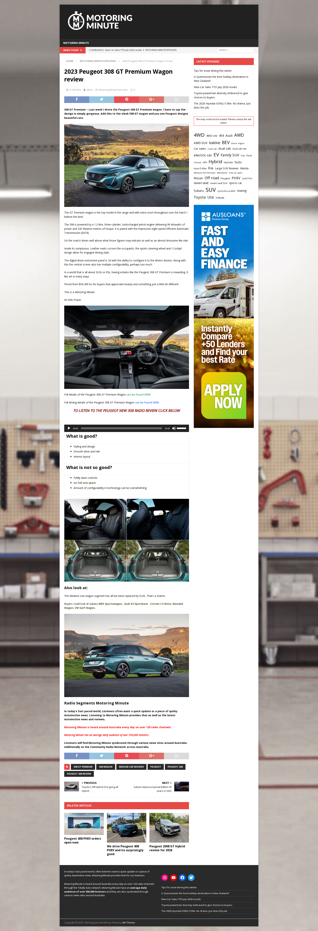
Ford (249, 155)
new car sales (235, 172)
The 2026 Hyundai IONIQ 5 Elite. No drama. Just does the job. (194, 911)
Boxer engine (237, 143)
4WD (199, 135)
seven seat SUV (218, 183)
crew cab (212, 148)
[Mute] (174, 428)
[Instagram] (164, 877)
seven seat (201, 183)
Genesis (197, 162)
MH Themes (129, 922)
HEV (205, 162)
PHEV (236, 178)
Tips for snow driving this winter (213, 70)
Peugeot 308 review (79, 773)
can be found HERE (138, 394)
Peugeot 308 (175, 766)
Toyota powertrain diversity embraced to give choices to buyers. (197, 905)
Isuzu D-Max (200, 168)
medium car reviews (131, 766)
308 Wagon (105, 766)
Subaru (199, 191)
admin (89, 89)
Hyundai (228, 162)
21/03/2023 (75, 89)
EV (216, 154)
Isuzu (238, 162)
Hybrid (215, 161)
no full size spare (85, 482)
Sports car (235, 183)
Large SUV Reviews (227, 168)
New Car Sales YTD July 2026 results (215, 87)
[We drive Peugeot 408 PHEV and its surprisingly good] (126, 828)
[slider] (182, 428)
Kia (210, 168)
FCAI (243, 155)
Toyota (200, 197)
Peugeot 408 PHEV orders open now (82, 840)
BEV (226, 142)
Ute (210, 197)
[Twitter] (191, 877)
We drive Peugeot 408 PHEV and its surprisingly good (125, 850)
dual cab (224, 148)
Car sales (200, 148)
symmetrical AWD (226, 191)
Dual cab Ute (239, 148)
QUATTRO (247, 178)
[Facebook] (182, 877)
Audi (229, 135)
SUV (211, 189)
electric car (203, 155)
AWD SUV (200, 143)
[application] (126, 428)
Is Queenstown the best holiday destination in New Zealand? (195, 893)
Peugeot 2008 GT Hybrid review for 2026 (167, 848)
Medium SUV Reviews (204, 172)
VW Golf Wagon (85, 608)
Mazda (244, 168)
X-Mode (220, 197)
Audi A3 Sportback (136, 604)
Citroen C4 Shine (160, 604)
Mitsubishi (222, 172)
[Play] (69, 428)
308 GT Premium (83, 766)
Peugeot (155, 766)
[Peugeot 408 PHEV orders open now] (84, 824)
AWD (239, 135)
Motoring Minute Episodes (113, 89)
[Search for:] (235, 50)
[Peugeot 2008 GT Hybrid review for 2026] (169, 828)
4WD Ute (211, 135)
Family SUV (230, 155)
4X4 (221, 136)
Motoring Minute (76, 43)
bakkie (214, 142)
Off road (212, 177)
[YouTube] (173, 877)
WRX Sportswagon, (110, 604)
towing (242, 191)
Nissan (198, 178)
